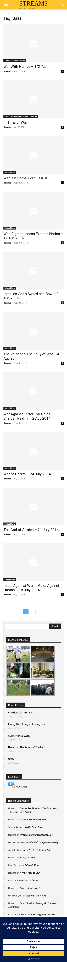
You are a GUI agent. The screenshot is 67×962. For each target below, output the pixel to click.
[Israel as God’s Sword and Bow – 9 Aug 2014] (33, 271)
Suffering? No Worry (19, 735)
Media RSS (21, 786)
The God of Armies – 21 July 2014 (31, 530)
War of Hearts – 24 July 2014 (27, 474)
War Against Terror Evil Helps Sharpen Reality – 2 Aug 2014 (27, 416)
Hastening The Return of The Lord (26, 747)
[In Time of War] (33, 99)
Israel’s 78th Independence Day (36, 834)
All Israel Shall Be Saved (14, 60)
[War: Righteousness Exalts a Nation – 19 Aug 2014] (33, 211)
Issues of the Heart (30, 888)
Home (6, 13)
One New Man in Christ (20, 712)
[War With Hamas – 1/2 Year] (33, 43)
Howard (7, 71)
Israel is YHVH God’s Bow (33, 819)
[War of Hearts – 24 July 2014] (33, 451)
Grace (11, 759)
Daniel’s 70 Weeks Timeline (37, 849)
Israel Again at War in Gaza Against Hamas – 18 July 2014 (31, 588)
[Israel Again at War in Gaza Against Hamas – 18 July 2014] (33, 562)
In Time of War (15, 122)
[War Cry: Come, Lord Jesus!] (33, 155)
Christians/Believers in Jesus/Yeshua (20, 116)
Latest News (9, 172)
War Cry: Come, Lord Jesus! (25, 178)
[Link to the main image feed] (11, 786)
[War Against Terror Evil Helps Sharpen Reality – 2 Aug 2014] (33, 391)
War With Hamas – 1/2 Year (25, 67)
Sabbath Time (27, 857)
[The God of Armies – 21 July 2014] (33, 506)
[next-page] (40, 611)
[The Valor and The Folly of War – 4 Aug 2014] (33, 331)
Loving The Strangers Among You (26, 724)
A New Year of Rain (30, 872)
